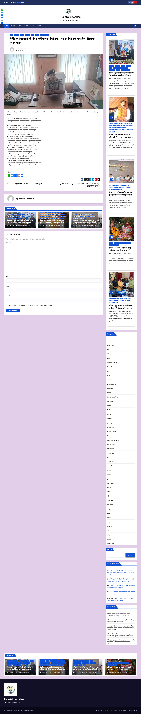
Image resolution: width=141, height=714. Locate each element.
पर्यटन (62, 218)
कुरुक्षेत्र (109, 479)
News (13, 25)
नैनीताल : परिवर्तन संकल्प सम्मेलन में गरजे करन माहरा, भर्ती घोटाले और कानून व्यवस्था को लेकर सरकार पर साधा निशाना (120, 573)
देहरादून (109, 487)
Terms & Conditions (132, 710)
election (109, 380)
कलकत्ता (109, 470)
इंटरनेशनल (9, 218)
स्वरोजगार (109, 530)
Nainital (21, 214)
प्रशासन (19, 218)
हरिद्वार (108, 535)
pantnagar (110, 423)
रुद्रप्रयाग (109, 526)
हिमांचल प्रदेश (110, 543)
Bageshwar (48, 212)
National (27, 214)
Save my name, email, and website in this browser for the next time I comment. (30, 305)
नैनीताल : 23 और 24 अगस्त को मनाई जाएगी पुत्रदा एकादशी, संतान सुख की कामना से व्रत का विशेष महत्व (120, 250)
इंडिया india (14, 218)
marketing (110, 401)
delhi (108, 371)
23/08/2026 (113, 78)
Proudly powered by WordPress (11, 710)
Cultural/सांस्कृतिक (112, 362)
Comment (9, 242)
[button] (132, 25)
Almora (42, 212)
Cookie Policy (122, 710)
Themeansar (32, 710)
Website (8, 296)
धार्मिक (59, 218)
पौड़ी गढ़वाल (110, 504)
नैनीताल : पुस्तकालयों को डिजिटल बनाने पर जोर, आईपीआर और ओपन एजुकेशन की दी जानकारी (20, 222)
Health (109, 392)
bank (108, 349)
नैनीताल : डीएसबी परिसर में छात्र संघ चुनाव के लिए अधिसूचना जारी (26, 184)
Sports (109, 436)
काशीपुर (109, 474)
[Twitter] (2, 13)
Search (109, 549)
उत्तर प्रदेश (110, 466)
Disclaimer (106, 710)
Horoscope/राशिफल (112, 397)
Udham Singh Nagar (44, 216)
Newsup (25, 710)
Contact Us (37, 25)
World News (26, 216)
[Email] (2, 19)
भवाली (108, 513)
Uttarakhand (24, 25)
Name (8, 276)
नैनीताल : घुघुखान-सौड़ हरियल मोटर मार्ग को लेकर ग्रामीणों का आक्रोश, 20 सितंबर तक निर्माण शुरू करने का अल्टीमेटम (121, 308)
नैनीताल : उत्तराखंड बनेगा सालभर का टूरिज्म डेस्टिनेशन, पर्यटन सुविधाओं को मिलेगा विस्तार (52, 222)
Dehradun (110, 367)
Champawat (54, 212)
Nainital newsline (70, 16)
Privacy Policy (99, 710)
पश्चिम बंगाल (110, 500)
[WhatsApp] (2, 10)
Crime (109, 358)
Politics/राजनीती (61, 214)
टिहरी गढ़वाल (110, 483)
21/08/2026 (113, 253)
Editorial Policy (114, 710)
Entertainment (111, 384)
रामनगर (109, 522)
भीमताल (84, 218)
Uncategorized (11, 216)
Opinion (109, 418)
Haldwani (16, 214)
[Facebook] (2, 16)
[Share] (2, 23)
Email (8, 286)
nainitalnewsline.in (22, 48)
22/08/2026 (113, 198)
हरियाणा (109, 539)
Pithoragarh (53, 214)
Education (10, 214)
